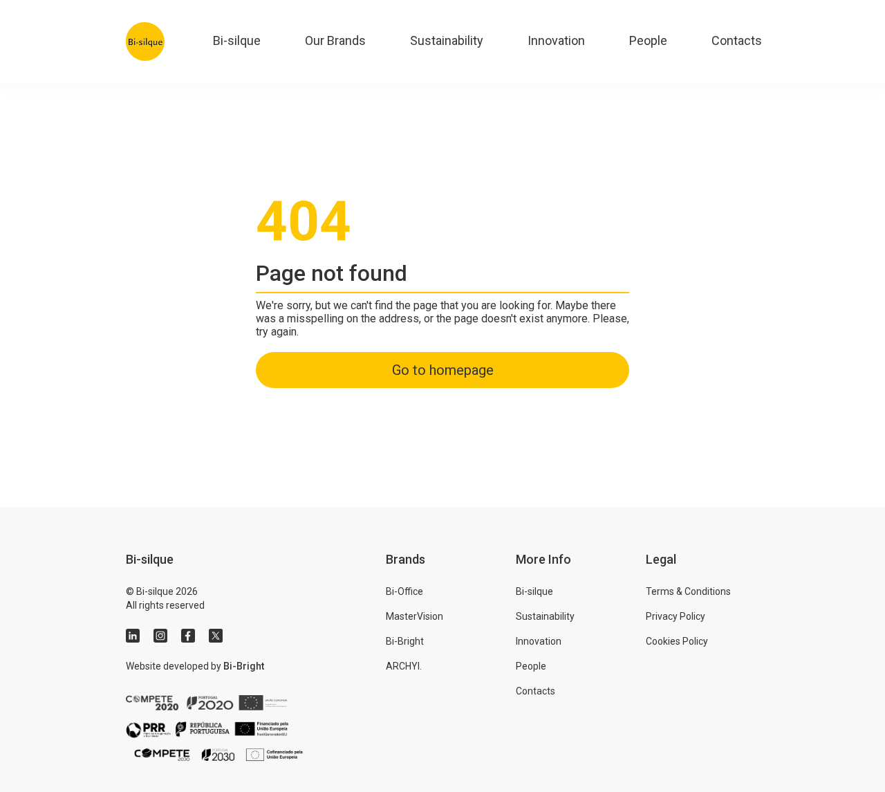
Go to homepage (443, 370)
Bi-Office (404, 591)
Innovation (556, 40)
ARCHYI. (404, 666)
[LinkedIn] (133, 636)
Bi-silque (237, 40)
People (648, 40)
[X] (216, 636)
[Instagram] (160, 636)
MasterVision (414, 616)
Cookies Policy (677, 641)
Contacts (736, 40)
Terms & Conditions (688, 591)
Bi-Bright (243, 666)
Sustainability (446, 40)
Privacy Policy (675, 616)
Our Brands (335, 40)
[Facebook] (188, 636)
